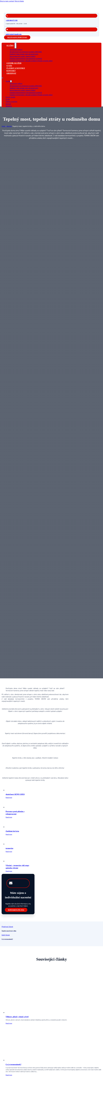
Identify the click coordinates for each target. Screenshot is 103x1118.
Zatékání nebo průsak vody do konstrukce (24, 53)
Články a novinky (11, 101)
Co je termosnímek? (13, 1064)
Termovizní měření (16, 49)
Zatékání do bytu (12, 831)
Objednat (11, 73)
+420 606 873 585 (12, 20)
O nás (8, 99)
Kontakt (8, 103)
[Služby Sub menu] (15, 45)
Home (4, 126)
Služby (10, 46)
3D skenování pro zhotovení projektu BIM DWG (26, 51)
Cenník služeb (13, 63)
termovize (9, 848)
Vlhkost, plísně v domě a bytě (17, 1017)
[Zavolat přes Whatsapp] (98, 1115)
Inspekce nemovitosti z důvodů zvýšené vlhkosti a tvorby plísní (31, 60)
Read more (9, 797)
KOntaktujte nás (16, 910)
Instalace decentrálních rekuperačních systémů (26, 58)
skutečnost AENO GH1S (15, 794)
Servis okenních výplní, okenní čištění (22, 56)
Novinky (9, 126)
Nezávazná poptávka (17, 37)
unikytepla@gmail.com (13, 34)
